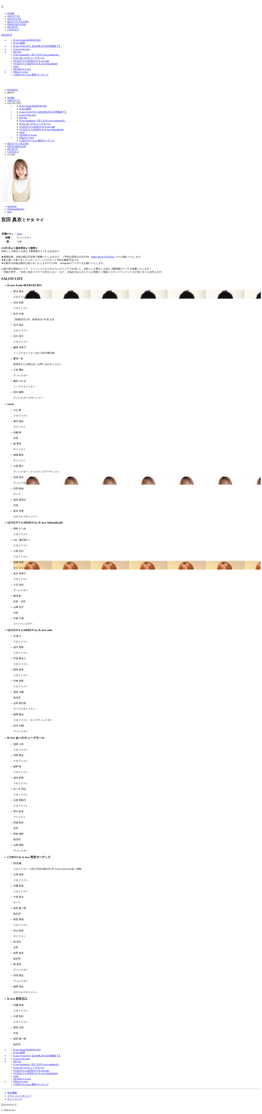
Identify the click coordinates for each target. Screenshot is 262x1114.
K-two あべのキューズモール (28, 58)
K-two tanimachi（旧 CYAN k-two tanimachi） (36, 54)
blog (9, 212)
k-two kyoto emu (21, 49)
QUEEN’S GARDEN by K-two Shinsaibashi (35, 63)
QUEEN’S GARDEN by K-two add (31, 61)
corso (15, 66)
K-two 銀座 (19, 43)
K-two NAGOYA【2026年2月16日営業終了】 (37, 46)
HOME (11, 13)
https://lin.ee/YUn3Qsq (103, 256)
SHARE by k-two (22, 69)
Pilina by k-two (20, 72)
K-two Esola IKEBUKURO (27, 40)
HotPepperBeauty (15, 209)
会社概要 (12, 1092)
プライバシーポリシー (19, 1096)
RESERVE (6, 35)
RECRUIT (12, 27)
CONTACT (13, 29)
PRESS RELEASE (16, 24)
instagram (12, 206)
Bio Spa (17, 52)
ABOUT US (13, 16)
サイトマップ (14, 1099)
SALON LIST (14, 19)
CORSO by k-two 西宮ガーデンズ (31, 74)
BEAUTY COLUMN (18, 21)
